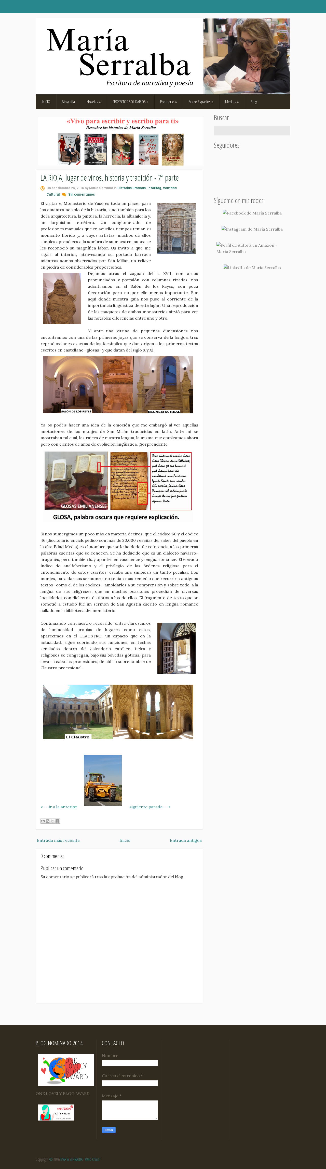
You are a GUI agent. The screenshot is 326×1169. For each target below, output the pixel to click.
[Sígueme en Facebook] (252, 213)
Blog (254, 102)
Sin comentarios (81, 194)
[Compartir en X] (52, 821)
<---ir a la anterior (58, 806)
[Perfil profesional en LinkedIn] (252, 267)
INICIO (46, 102)
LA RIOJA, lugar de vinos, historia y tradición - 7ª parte (109, 177)
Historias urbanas (131, 188)
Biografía (68, 102)
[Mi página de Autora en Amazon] (252, 248)
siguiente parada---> (150, 806)
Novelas (94, 102)
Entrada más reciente (58, 840)
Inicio (124, 840)
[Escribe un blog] (47, 821)
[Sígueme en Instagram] (252, 229)
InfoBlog (154, 188)
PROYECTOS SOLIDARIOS (130, 102)
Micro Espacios (201, 102)
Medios (232, 102)
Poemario (168, 102)
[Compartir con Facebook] (57, 821)
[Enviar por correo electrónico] (42, 821)
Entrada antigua (186, 840)
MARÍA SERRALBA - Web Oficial (80, 1159)
